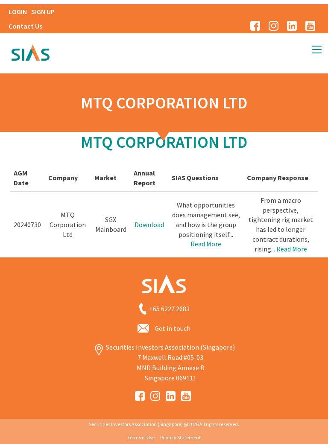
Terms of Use (141, 437)
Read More (205, 244)
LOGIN (18, 11)
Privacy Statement (180, 437)
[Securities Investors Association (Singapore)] (30, 51)
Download (149, 224)
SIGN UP (43, 11)
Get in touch (172, 328)
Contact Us (25, 26)
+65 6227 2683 (169, 308)
